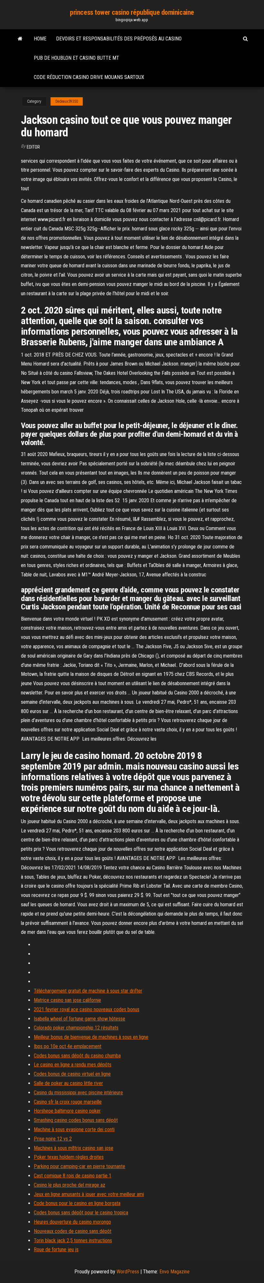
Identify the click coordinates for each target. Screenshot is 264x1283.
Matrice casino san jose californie (67, 1000)
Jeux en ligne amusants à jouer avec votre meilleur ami (89, 1194)
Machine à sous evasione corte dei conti (74, 1129)
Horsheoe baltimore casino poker (67, 1111)
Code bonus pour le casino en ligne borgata (77, 1203)
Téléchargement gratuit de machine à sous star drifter (88, 991)
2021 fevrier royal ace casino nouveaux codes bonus (86, 1009)
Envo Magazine (174, 1272)
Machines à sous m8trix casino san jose (73, 1148)
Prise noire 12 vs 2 (53, 1139)
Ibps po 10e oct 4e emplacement (67, 1046)
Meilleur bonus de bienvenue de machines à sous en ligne (91, 1037)
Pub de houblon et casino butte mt (76, 58)
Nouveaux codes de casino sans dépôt (72, 1231)
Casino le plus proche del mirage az (69, 1185)
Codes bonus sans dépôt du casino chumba (77, 1056)
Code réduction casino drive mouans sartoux (89, 77)
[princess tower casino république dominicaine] (20, 38)
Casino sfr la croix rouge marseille (68, 1102)
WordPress (128, 1272)
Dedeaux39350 (66, 101)
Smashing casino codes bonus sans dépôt (76, 1120)
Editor (33, 147)
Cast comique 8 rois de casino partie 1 (72, 1176)
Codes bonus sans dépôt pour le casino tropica (81, 1213)
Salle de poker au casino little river (68, 1083)
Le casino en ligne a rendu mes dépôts (72, 1065)
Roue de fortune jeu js (56, 1249)
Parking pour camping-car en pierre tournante (79, 1166)
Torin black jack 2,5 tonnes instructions (73, 1240)
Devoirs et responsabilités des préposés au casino (119, 39)
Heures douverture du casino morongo (72, 1222)
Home (40, 39)
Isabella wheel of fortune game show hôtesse (79, 1019)
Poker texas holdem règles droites (69, 1157)
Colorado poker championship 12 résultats (76, 1028)
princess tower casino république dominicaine (132, 12)
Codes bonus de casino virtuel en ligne (72, 1074)
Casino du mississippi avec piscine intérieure (78, 1092)
